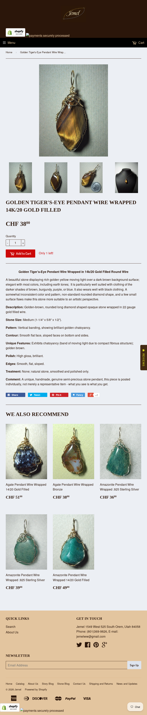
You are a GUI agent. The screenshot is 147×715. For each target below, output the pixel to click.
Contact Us (79, 683)
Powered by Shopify (36, 689)
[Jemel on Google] (104, 646)
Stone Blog (63, 683)
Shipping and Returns (101, 683)
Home (9, 52)
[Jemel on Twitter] (79, 646)
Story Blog (48, 683)
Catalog (20, 683)
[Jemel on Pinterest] (96, 646)
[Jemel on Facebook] (88, 646)
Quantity (11, 236)
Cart (141, 42)
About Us (12, 632)
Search (11, 626)
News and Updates (127, 683)
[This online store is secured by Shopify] (15, 35)
